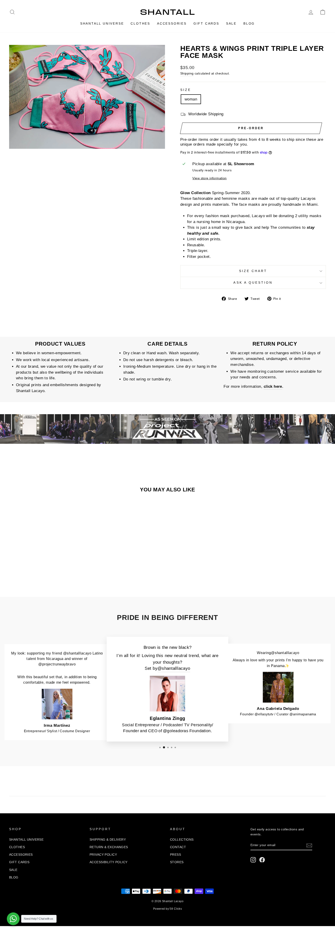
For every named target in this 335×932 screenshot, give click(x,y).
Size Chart (253, 271)
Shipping (186, 73)
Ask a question (253, 282)
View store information (209, 178)
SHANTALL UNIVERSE (102, 23)
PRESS (175, 854)
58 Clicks (176, 908)
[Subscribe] (309, 845)
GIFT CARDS (206, 23)
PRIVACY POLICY (103, 854)
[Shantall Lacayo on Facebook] (262, 860)
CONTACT (178, 847)
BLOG (249, 23)
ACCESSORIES (172, 23)
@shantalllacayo (173, 668)
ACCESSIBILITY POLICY (109, 862)
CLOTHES (140, 23)
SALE (231, 23)
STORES (177, 862)
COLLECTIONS (182, 839)
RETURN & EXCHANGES (109, 847)
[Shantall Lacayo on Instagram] (253, 860)
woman (191, 99)
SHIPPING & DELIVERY (108, 839)
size (185, 90)
